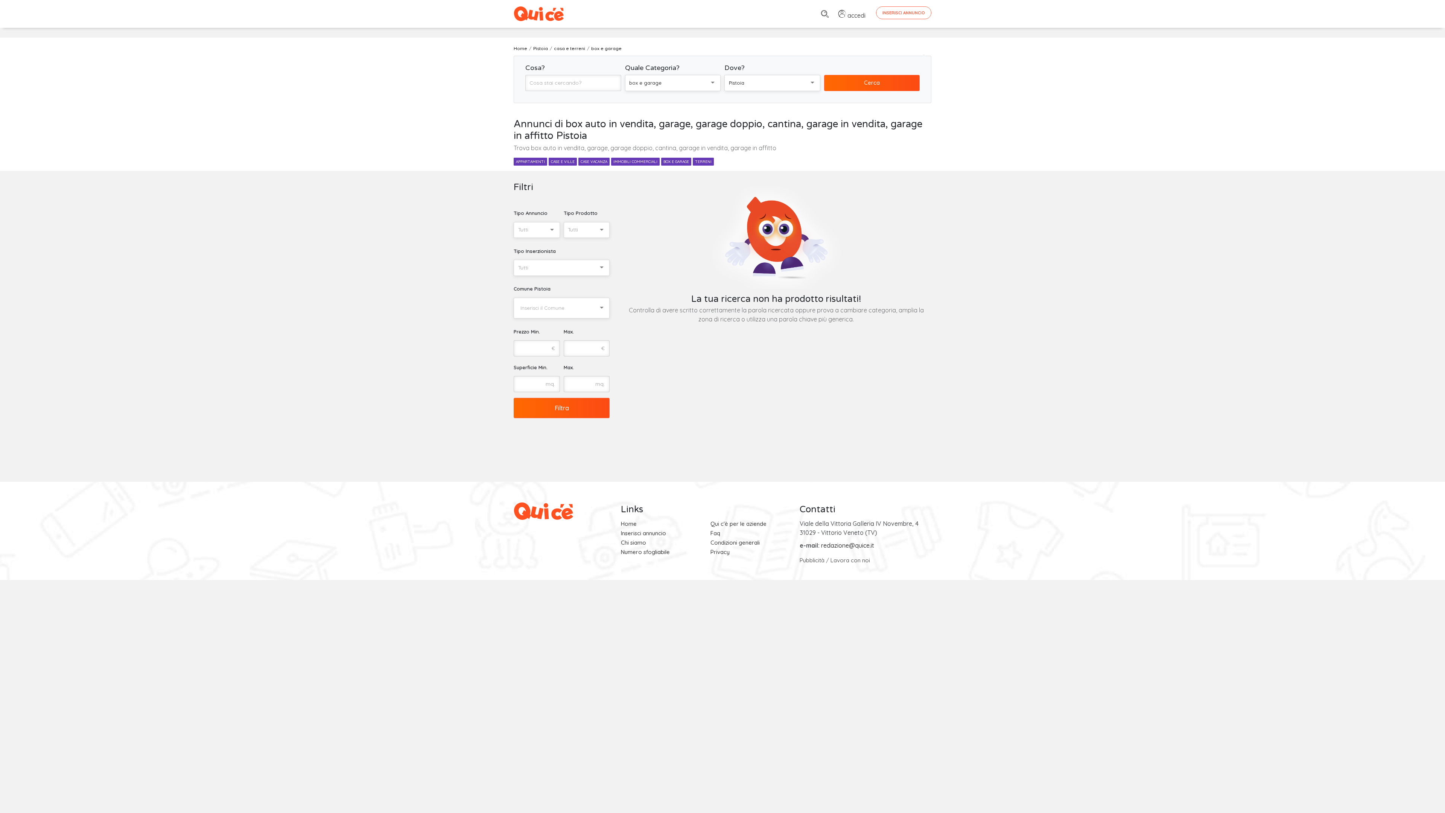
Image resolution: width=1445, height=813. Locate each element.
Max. (569, 332)
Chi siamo (633, 542)
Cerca (872, 82)
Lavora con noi (850, 560)
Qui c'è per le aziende (738, 523)
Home (629, 523)
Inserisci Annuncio (903, 12)
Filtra (562, 408)
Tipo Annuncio (531, 213)
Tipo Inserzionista (535, 251)
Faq (715, 533)
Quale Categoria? (652, 68)
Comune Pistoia (532, 289)
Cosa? (535, 68)
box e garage (676, 161)
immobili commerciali (635, 161)
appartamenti (530, 161)
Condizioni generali (735, 542)
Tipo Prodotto (581, 213)
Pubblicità (812, 560)
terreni (703, 161)
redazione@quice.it (847, 545)
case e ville (563, 161)
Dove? (734, 68)
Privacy (720, 552)
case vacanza (594, 161)
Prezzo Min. (527, 332)
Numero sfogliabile (645, 552)
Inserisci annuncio (643, 533)
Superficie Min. (531, 367)
